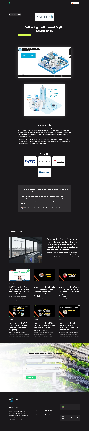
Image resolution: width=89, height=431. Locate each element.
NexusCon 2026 (48, 410)
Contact (36, 414)
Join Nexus (76, 3)
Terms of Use (48, 419)
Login (69, 3)
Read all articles (76, 231)
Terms (53, 381)
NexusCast (47, 414)
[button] (45, 3)
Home (36, 405)
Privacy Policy (59, 381)
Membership (39, 3)
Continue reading (51, 261)
